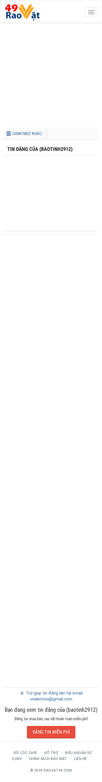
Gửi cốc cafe (25, 753)
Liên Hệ (80, 759)
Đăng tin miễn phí (51, 732)
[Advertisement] (51, 76)
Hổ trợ (51, 753)
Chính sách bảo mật (48, 759)
